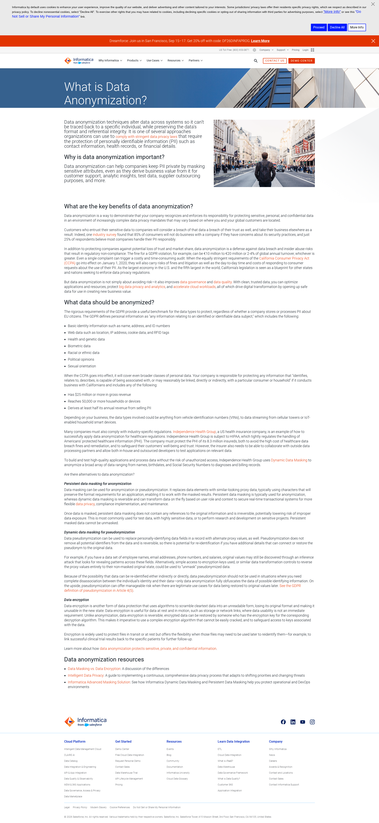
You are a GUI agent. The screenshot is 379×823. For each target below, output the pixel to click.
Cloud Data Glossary (177, 778)
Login (306, 50)
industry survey (104, 234)
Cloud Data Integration (229, 755)
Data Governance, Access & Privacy (82, 790)
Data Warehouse (226, 767)
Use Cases (153, 60)
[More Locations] (254, 50)
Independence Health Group (194, 432)
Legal (67, 807)
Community (173, 761)
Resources (174, 60)
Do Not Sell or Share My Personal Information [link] (157, 807)
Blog (169, 755)
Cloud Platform (74, 741)
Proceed (319, 27)
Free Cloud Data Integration (129, 755)
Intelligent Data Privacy (86, 675)
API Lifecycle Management (129, 778)
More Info (357, 27)
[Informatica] (79, 61)
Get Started (123, 741)
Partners (194, 60)
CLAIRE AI (69, 755)
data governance (193, 282)
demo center (302, 60)
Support (281, 50)
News (272, 755)
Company (265, 50)
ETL (220, 749)
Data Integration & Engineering (80, 767)
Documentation (175, 767)
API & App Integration (75, 772)
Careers (273, 761)
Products (132, 60)
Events (170, 749)
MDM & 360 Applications (77, 784)
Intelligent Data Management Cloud (82, 749)
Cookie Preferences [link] (120, 807)
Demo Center (122, 749)
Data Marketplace (73, 796)
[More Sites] (312, 50)
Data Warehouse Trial (126, 772)
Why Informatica (109, 60)
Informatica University (178, 772)
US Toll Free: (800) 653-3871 (234, 50)
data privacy (85, 504)
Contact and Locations (281, 772)
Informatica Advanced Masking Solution (99, 682)
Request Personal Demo (128, 761)
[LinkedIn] (293, 721)
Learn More (260, 41)
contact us (274, 60)
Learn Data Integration (234, 741)
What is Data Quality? (229, 778)
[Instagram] (312, 721)
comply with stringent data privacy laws (146, 137)
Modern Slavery (98, 807)
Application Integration (230, 790)
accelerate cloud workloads (194, 287)
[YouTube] (302, 721)
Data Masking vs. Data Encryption (94, 669)
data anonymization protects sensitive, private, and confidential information (158, 648)
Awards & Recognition (280, 767)
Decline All (337, 27)
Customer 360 (225, 784)
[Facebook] (283, 721)
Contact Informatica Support (284, 784)
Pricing (295, 50)
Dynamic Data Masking (289, 460)
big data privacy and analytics (142, 287)
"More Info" (332, 12)
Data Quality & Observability (78, 778)
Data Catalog (71, 761)
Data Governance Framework (233, 772)
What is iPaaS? (225, 761)
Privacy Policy (80, 807)
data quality (223, 282)
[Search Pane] (255, 60)
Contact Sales (122, 767)
